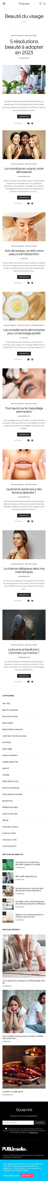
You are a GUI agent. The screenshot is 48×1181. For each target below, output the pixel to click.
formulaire (33, 1132)
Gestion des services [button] (11, 1175)
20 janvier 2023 (24, 58)
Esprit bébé (7, 749)
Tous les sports (9, 846)
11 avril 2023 (19, 879)
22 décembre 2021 (24, 416)
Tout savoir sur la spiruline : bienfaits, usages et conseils (27, 863)
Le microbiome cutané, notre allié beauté (24, 170)
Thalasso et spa (9, 840)
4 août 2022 (24, 258)
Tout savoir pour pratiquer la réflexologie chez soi (23, 982)
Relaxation (7, 801)
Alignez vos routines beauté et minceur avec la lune (29, 915)
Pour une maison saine (12, 794)
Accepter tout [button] (27, 1175)
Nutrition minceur (37, 325)
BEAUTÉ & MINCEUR (17, 35)
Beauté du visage (31, 35)
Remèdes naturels (10, 807)
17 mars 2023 (19, 920)
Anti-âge (6, 704)
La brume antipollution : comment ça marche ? (24, 651)
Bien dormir (7, 723)
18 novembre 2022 (24, 176)
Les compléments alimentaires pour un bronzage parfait (24, 331)
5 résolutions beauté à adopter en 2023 (24, 46)
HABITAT (5, 768)
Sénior (5, 820)
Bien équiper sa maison (12, 729)
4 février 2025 (20, 867)
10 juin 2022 (24, 337)
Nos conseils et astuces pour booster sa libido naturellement (22, 1037)
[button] (45, 4)
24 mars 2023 (19, 906)
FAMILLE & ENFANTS (10, 755)
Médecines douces (10, 781)
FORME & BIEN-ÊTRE (10, 762)
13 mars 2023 (6, 986)
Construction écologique (14, 736)
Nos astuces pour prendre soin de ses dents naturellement (29, 889)
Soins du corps (9, 833)
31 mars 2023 (19, 893)
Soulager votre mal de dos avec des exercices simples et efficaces (30, 902)
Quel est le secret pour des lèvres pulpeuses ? (24, 490)
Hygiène (5, 775)
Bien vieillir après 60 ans (26, 876)
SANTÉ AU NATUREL (10, 814)
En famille (6, 742)
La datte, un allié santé (12, 1091)
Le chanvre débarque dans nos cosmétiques (24, 570)
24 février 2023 (7, 1094)
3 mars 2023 (6, 1041)
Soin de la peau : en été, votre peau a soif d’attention (24, 252)
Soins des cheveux (10, 827)
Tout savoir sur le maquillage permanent (24, 409)
